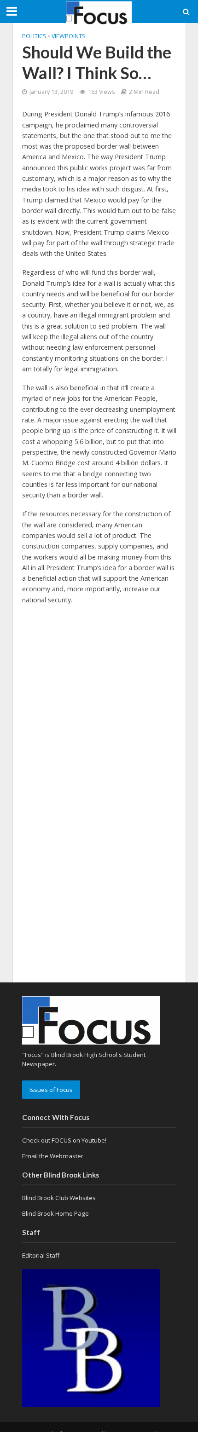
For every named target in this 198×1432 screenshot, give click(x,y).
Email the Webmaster (52, 1156)
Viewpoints (69, 36)
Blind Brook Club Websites (59, 1198)
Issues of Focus (51, 1090)
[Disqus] (99, 729)
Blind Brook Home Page (55, 1213)
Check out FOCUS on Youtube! (64, 1140)
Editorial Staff (40, 1255)
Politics (34, 36)
